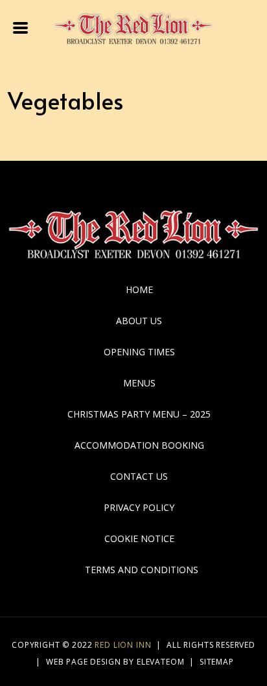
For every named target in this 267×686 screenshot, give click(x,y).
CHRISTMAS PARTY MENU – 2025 (139, 414)
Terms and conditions (141, 569)
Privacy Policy (139, 507)
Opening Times (139, 352)
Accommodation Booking (139, 445)
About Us (139, 320)
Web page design (83, 661)
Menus (139, 383)
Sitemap (217, 661)
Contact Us (139, 476)
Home (139, 289)
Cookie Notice (139, 538)
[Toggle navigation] (21, 26)
